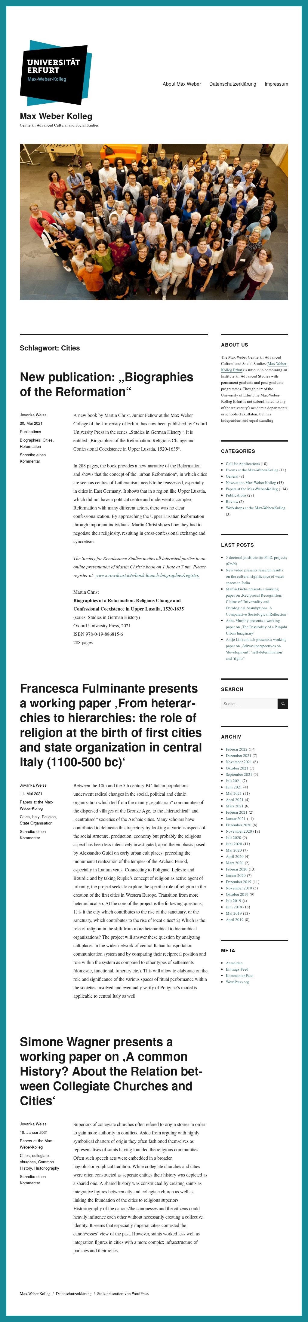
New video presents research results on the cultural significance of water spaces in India (255, 576)
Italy (35, 816)
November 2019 (239, 888)
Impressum (276, 83)
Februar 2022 (237, 749)
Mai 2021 (234, 793)
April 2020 (235, 856)
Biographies (30, 440)
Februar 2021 (237, 812)
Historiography (46, 1168)
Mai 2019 (234, 913)
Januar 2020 (236, 875)
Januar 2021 (236, 818)
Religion (49, 816)
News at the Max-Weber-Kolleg (251, 482)
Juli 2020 (233, 837)
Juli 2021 (233, 780)
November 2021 (239, 761)
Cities (48, 440)
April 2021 (235, 799)
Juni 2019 (234, 907)
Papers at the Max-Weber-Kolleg (252, 488)
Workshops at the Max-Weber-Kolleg (255, 507)
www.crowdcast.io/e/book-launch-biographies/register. (147, 575)
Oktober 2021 (237, 768)
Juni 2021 (234, 787)
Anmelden (234, 962)
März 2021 (235, 806)
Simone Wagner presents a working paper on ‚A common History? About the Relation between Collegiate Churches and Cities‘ (111, 1071)
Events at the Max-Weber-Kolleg (252, 470)
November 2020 (239, 831)
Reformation (30, 446)
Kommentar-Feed (240, 975)
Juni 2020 (234, 843)
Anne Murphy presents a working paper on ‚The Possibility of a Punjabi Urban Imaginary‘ (256, 627)
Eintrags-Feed (237, 969)
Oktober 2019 (237, 894)
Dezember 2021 (238, 755)
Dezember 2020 (238, 825)
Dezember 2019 (238, 881)
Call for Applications (243, 463)
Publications (30, 431)
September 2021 (239, 774)
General (232, 476)
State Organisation (36, 823)
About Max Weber (182, 83)
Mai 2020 (234, 850)
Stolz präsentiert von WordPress (123, 1293)
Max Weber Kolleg (56, 115)
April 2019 (235, 919)
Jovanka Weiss (33, 415)
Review (232, 501)
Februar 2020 (237, 869)
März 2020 (235, 862)
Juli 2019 (233, 900)
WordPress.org (237, 981)
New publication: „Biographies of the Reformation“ (106, 383)
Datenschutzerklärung (232, 83)
